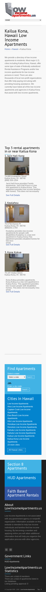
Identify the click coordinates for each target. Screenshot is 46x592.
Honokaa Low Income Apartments (22, 424)
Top (38, 589)
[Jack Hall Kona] (17, 174)
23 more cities (13, 445)
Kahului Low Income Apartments (21, 433)
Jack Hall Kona (15, 155)
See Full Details (13, 195)
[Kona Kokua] (17, 271)
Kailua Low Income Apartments (20, 436)
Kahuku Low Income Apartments (21, 430)
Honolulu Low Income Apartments (22, 427)
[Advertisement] (23, 117)
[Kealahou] (17, 222)
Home (7, 49)
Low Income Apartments (17, 404)
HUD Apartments (12, 562)
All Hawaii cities (16, 450)
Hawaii (15, 49)
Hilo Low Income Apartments (19, 421)
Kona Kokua (14, 252)
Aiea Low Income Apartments (20, 407)
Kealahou (12, 202)
